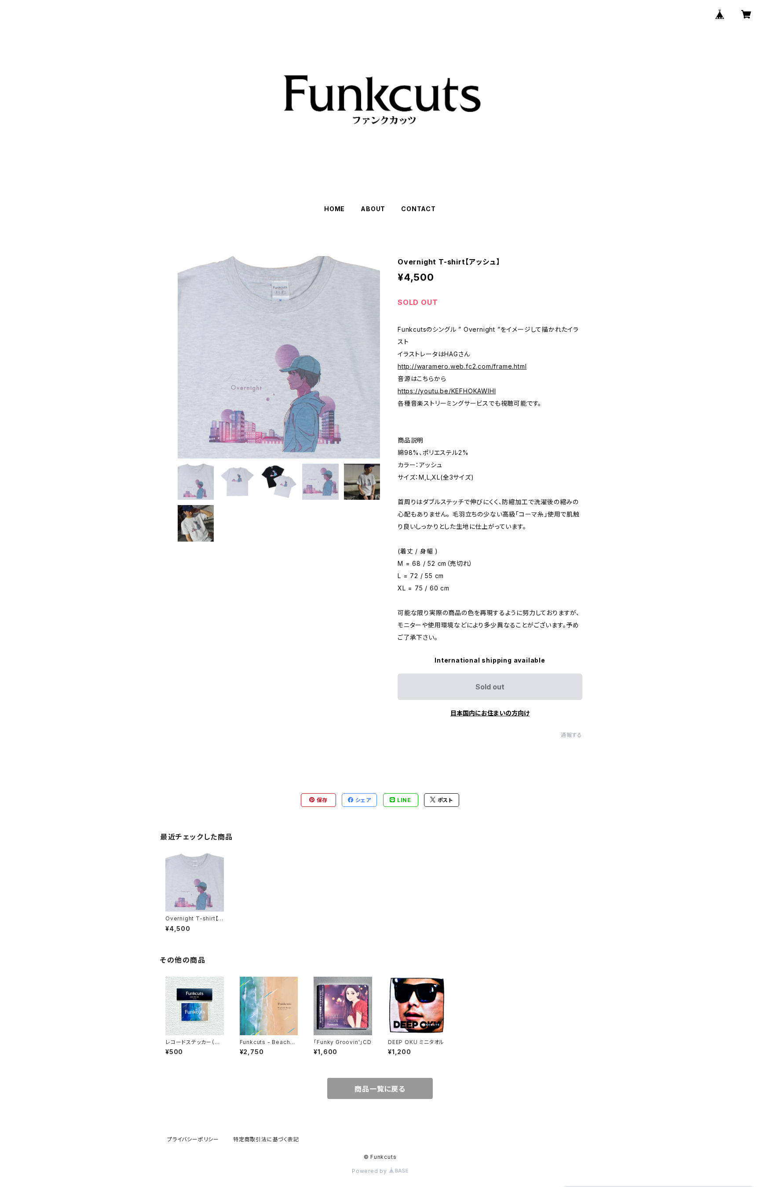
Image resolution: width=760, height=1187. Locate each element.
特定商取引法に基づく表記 (266, 1139)
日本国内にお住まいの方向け (490, 713)
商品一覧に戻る (380, 1088)
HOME (334, 208)
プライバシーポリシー (193, 1139)
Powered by (370, 1171)
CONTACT (418, 208)
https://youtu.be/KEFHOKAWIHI (447, 391)
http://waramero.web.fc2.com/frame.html (462, 366)
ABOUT (373, 208)
